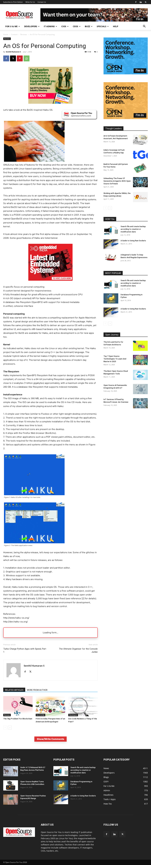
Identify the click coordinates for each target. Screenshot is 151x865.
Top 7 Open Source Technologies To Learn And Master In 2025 (115, 359)
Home (5, 34)
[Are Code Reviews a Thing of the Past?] (83, 706)
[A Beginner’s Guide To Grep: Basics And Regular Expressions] (111, 257)
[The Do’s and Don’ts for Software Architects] (140, 346)
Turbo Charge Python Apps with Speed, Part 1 (24, 650)
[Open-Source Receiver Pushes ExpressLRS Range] (10, 799)
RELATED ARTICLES (14, 690)
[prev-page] (5, 727)
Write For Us (30, 2)
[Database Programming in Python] (111, 298)
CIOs (63, 26)
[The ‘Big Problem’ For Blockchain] (18, 706)
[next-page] (10, 727)
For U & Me (11, 26)
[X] (145, 2)
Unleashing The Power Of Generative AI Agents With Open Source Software (117, 181)
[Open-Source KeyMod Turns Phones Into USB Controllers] (10, 785)
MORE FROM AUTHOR (37, 690)
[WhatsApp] (26, 58)
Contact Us (42, 2)
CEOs (75, 26)
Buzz (87, 26)
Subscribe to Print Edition (13, 2)
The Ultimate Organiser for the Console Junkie (78, 650)
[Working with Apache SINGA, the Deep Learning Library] (140, 197)
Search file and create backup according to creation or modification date (133, 229)
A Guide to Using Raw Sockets (133, 241)
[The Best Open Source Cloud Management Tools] (140, 375)
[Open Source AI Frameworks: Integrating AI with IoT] (140, 389)
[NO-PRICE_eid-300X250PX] (50, 103)
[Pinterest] (20, 58)
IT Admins (49, 26)
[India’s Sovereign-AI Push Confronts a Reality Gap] (140, 154)
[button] (144, 26)
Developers (30, 26)
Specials (101, 26)
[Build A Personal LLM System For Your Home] (140, 168)
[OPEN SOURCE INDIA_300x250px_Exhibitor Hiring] (126, 118)
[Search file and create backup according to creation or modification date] (111, 230)
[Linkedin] (140, 2)
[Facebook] (136, 2)
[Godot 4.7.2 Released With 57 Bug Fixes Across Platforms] (10, 771)
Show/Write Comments (50, 739)
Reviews (23, 34)
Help (115, 26)
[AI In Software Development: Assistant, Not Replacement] (140, 140)
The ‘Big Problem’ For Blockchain (17, 719)
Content (14, 34)
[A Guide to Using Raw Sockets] (111, 244)
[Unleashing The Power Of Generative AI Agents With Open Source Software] (140, 182)
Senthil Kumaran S (13, 52)
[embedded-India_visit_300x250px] (50, 283)
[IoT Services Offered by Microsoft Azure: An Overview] (140, 403)
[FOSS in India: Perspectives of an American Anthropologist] (50, 706)
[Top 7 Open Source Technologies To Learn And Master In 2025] (140, 360)
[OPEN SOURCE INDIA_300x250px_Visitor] (126, 73)
